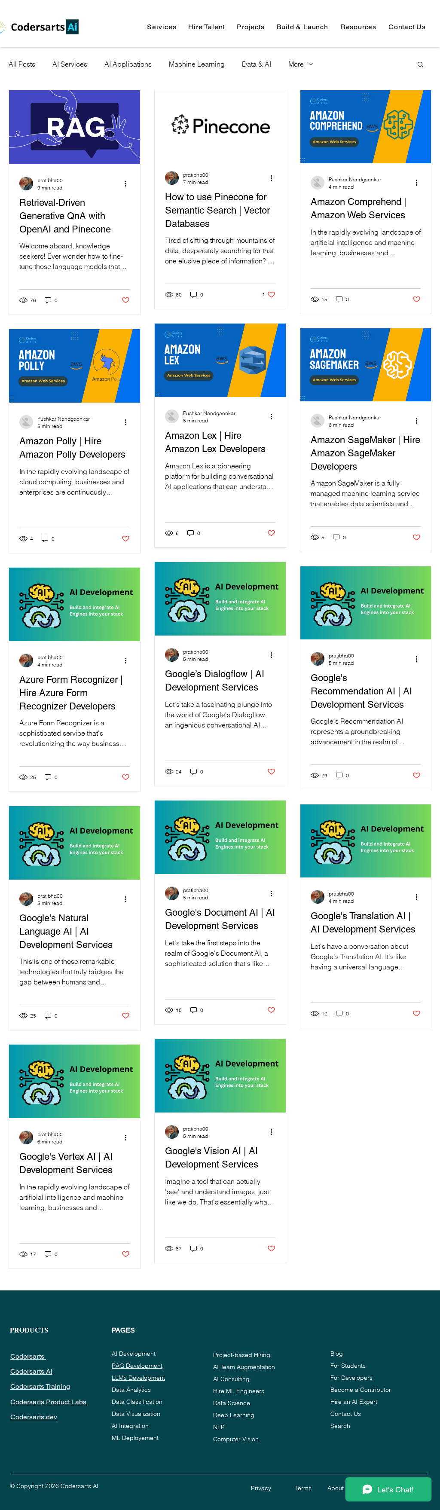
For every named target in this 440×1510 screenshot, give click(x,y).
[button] (161, 26)
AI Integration (130, 1426)
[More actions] (128, 183)
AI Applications (128, 64)
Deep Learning (233, 1415)
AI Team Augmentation (244, 1367)
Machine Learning (197, 64)
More (296, 64)
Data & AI (256, 64)
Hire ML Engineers (238, 1391)
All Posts (22, 64)
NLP (219, 1427)
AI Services (69, 64)
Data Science (231, 1403)
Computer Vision (236, 1439)
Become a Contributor (360, 1390)
